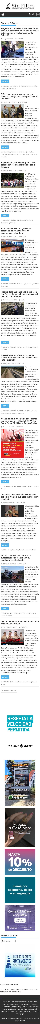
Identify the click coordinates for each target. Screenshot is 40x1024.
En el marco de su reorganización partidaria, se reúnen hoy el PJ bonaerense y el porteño (16, 230)
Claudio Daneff (27, 682)
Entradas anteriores (10, 691)
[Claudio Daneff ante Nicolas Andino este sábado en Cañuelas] (12, 631)
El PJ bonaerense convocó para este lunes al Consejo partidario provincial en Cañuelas (19, 96)
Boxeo (14, 682)
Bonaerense (4, 286)
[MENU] (37, 14)
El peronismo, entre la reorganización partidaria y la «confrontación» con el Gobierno (18, 164)
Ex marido (15, 550)
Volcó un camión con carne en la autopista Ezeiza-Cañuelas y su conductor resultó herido (16, 557)
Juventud (24, 486)
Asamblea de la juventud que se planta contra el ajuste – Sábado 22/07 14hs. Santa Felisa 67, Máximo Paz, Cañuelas (19, 421)
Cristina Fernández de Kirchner (16, 154)
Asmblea (30, 486)
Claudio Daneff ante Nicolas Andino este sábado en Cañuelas (20, 622)
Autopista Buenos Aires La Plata (10, 413)
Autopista (9, 616)
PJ (5, 157)
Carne (20, 613)
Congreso (4, 154)
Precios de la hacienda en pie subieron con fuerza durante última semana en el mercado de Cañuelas (19, 294)
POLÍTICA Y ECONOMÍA (17, 152)
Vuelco (24, 613)
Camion (3, 616)
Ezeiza (22, 413)
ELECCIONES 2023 (8, 486)
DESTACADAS (14, 86)
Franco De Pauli (11, 88)
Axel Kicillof (29, 154)
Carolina (22, 300)
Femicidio (22, 550)
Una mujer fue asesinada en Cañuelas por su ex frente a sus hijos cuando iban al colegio (19, 496)
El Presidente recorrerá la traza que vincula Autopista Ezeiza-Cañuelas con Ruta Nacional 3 (19, 357)
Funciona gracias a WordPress (11, 1018)
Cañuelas (34, 86)
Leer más (5, 81)
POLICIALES (6, 86)
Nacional (21, 284)
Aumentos (22, 347)
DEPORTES (6, 682)
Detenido (3, 88)
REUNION (28, 220)
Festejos (23, 86)
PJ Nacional (12, 223)
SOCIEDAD (6, 613)
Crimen (29, 86)
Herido (29, 613)
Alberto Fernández (24, 411)
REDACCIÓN (19, 39)
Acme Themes (20, 1020)
